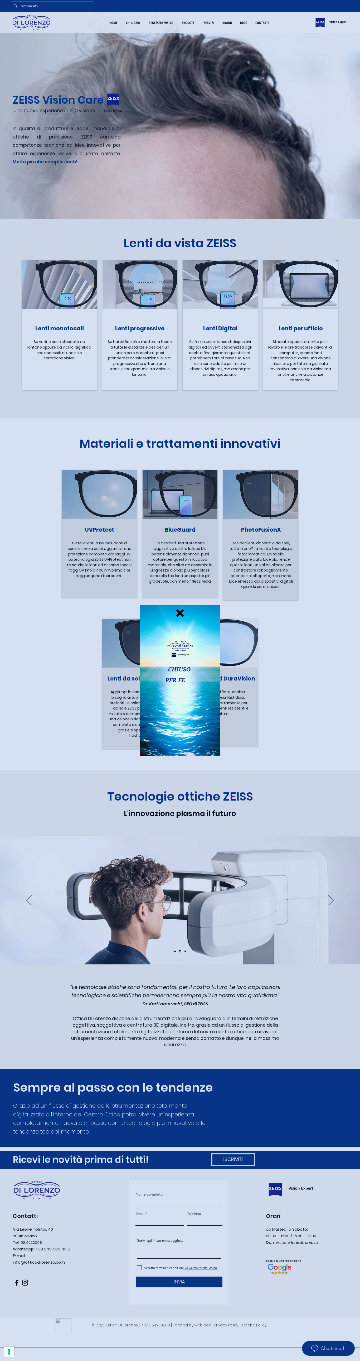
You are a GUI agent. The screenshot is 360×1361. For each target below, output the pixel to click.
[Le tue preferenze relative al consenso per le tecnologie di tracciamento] (9, 1352)
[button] (180, 613)
